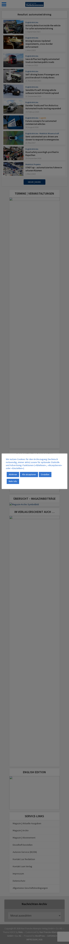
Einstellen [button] (45, 474)
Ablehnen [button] (13, 474)
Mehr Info (13, 481)
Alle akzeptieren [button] (29, 474)
